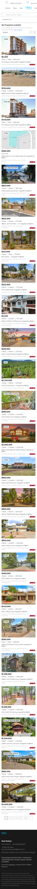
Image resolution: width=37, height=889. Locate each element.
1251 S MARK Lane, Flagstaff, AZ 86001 (14, 578)
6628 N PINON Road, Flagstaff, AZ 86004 (15, 93)
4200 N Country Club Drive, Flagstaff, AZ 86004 (17, 743)
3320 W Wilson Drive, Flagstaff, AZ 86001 (15, 545)
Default (5, 32)
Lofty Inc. (12, 864)
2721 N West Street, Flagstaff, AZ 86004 (14, 290)
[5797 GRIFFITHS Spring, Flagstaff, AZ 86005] (18, 695)
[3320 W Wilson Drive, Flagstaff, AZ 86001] (18, 529)
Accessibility (5, 861)
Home (7, 8)
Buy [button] (15, 8)
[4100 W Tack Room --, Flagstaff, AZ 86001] (18, 368)
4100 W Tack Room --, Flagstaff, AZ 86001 (15, 385)
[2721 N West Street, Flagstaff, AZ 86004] (18, 273)
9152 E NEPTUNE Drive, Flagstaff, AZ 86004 (16, 483)
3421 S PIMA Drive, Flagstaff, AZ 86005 (14, 417)
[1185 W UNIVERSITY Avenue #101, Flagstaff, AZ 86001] (18, 628)
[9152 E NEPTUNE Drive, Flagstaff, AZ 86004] (18, 466)
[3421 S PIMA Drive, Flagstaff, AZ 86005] (18, 400)
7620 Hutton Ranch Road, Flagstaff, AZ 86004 (17, 776)
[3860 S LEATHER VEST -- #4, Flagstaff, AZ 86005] (18, 207)
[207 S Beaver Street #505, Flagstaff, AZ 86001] (18, 45)
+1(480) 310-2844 (7, 847)
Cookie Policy (27, 857)
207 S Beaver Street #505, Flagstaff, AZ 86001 (16, 62)
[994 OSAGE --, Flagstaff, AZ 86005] (18, 240)
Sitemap (28, 859)
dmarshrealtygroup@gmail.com (13, 849)
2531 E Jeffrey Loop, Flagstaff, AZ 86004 (14, 611)
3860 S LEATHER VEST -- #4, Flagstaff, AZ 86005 (17, 224)
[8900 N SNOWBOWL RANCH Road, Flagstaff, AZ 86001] (18, 433)
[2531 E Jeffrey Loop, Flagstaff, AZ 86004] (18, 594)
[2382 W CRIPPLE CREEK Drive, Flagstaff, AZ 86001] (18, 304)
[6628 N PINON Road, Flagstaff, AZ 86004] (18, 76)
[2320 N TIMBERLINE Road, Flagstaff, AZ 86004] (18, 497)
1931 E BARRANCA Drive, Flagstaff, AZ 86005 (16, 809)
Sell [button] (21, 8)
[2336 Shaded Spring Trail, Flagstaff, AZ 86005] (18, 174)
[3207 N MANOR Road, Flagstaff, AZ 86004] (18, 337)
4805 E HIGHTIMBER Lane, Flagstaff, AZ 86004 (17, 679)
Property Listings (20, 859)
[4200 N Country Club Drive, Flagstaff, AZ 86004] (18, 726)
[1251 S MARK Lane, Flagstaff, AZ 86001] (18, 562)
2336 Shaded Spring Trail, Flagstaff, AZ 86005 (16, 191)
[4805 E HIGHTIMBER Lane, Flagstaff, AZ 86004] (18, 662)
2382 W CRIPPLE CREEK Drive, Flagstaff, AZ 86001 (18, 321)
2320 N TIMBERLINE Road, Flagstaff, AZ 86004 (17, 514)
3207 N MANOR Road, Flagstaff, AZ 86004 (15, 354)
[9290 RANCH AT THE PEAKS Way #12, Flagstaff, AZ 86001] (18, 139)
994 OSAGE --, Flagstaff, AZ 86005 (13, 257)
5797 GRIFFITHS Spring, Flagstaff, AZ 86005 (16, 712)
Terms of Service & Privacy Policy (12, 857)
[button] (4, 15)
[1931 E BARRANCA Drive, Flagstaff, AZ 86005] (18, 792)
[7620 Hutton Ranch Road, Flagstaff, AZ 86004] (18, 760)
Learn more (18, 30)
